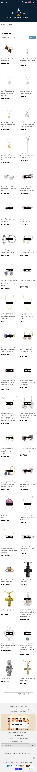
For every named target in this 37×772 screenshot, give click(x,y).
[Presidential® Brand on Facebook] (34, 758)
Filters (32, 37)
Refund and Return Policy (12, 755)
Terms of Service (26, 755)
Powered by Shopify (26, 762)
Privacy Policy (16, 753)
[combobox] (32, 2)
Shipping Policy (26, 753)
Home (3, 24)
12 (28, 693)
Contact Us (8, 753)
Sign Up (32, 745)
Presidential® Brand (13, 762)
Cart (26, 2)
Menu (5, 2)
